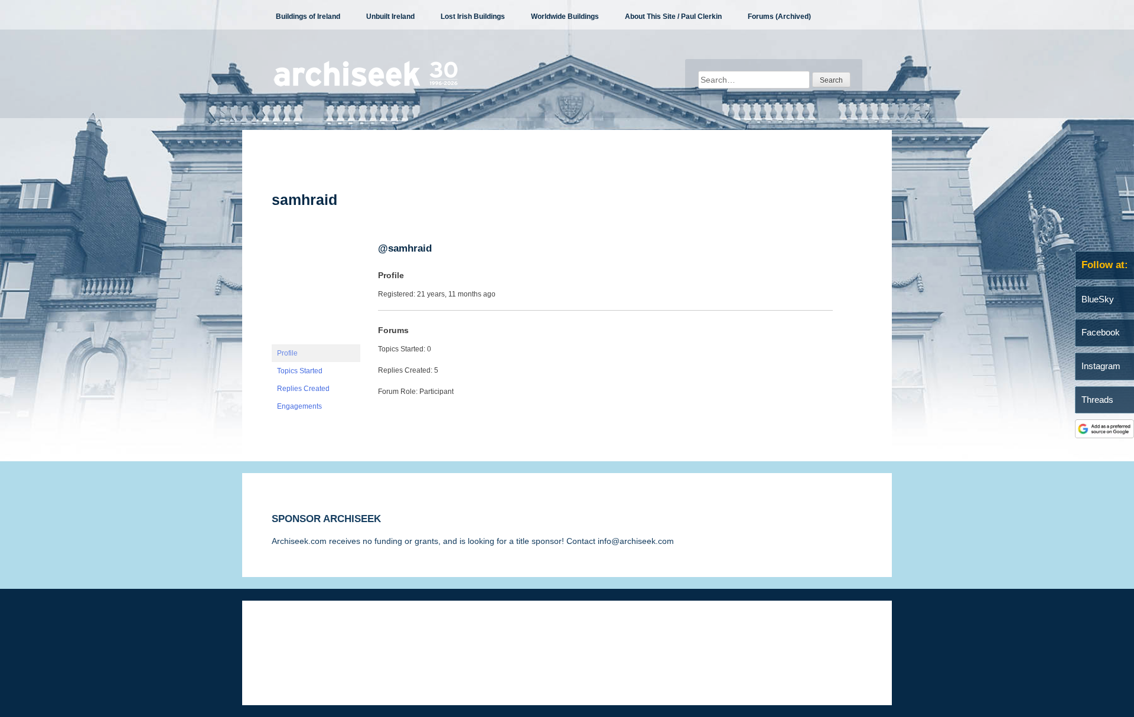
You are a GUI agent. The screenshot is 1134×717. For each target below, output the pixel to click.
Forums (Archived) (779, 16)
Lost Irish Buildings (473, 16)
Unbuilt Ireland (390, 16)
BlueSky (1097, 299)
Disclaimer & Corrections (318, 636)
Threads (1097, 400)
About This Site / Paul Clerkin (673, 16)
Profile (287, 353)
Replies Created (303, 388)
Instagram (1100, 366)
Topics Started (299, 371)
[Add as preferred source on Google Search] (1104, 435)
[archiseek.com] (366, 85)
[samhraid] (316, 339)
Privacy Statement (414, 636)
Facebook (1100, 332)
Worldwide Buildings (565, 16)
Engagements (299, 406)
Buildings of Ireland (308, 16)
